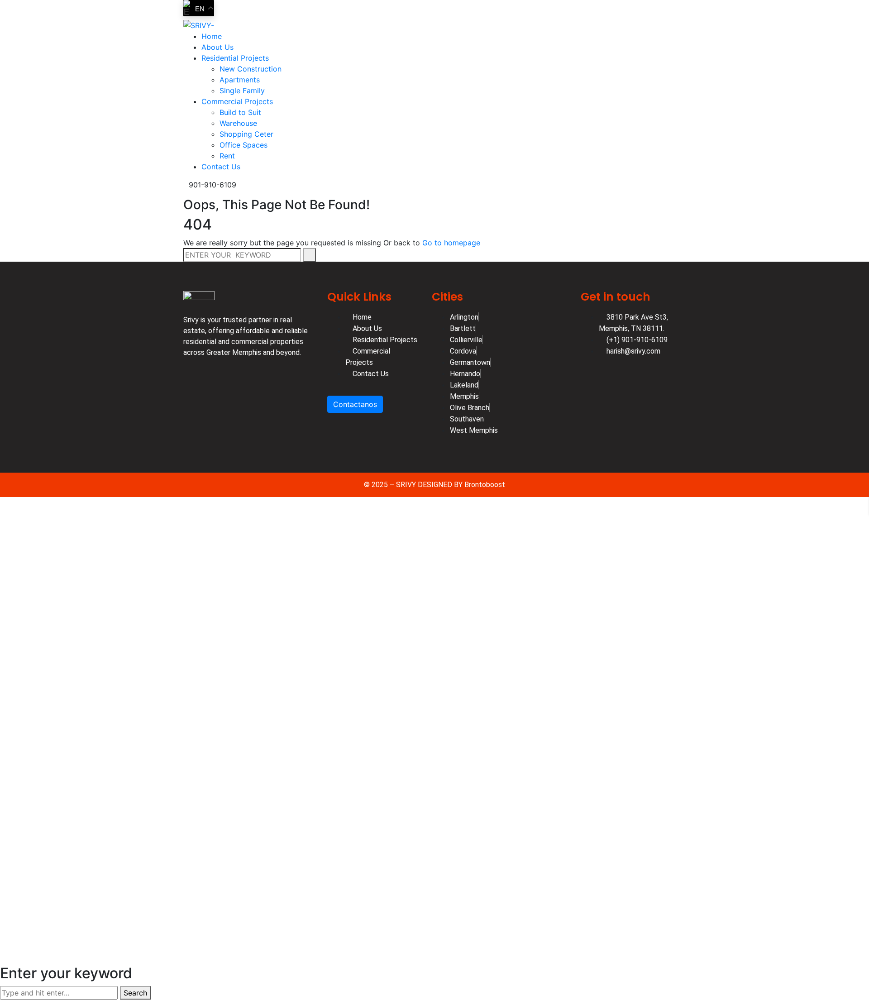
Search (135, 992)
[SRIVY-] (198, 24)
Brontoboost (484, 484)
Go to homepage (451, 242)
